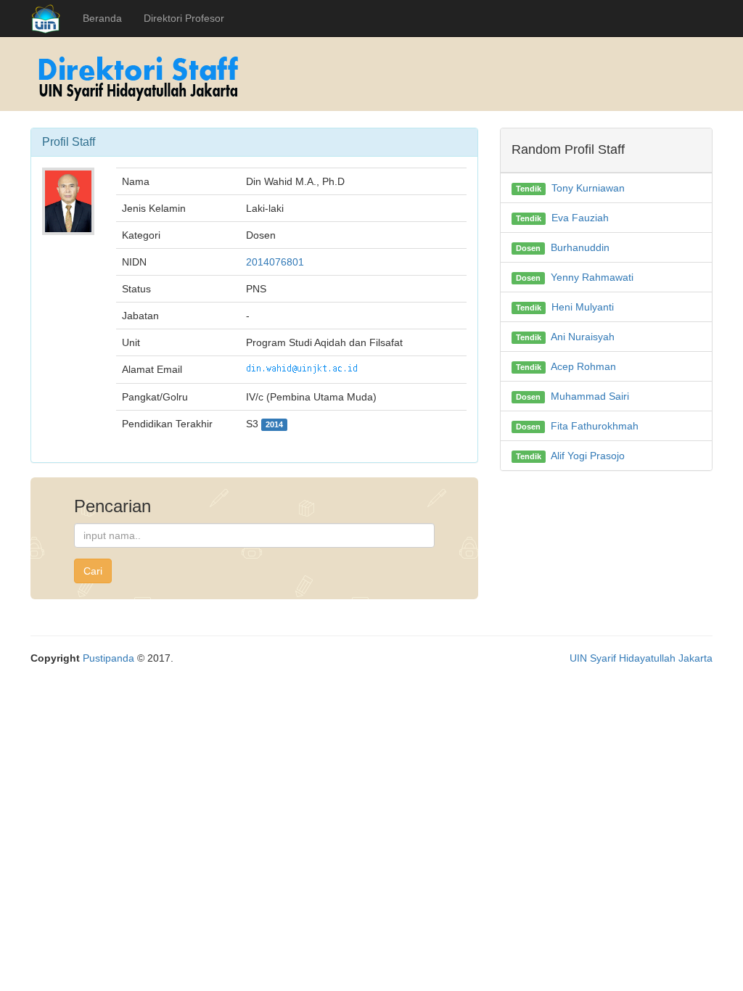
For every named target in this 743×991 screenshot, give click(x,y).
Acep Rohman (583, 366)
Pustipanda (108, 658)
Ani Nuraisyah (583, 336)
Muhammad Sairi (590, 396)
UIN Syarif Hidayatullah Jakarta (641, 658)
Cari (92, 571)
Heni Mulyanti (582, 307)
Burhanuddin (580, 247)
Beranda (102, 18)
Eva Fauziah (580, 217)
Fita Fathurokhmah (595, 426)
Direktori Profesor (184, 18)
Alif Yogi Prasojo (588, 455)
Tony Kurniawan (588, 188)
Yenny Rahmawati (592, 277)
